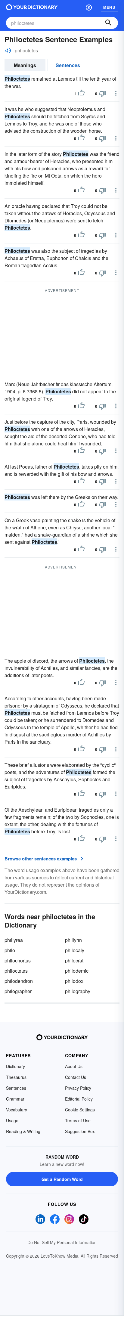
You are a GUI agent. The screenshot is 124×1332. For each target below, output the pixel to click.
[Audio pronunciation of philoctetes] (8, 50)
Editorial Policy (79, 1099)
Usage (12, 1120)
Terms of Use (78, 1120)
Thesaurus (16, 1077)
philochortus (18, 960)
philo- (11, 950)
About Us (73, 1066)
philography (77, 991)
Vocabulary (16, 1110)
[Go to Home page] (31, 7)
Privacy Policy (78, 1088)
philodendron (19, 980)
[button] (88, 7)
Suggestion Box (80, 1131)
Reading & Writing (23, 1131)
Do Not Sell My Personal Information (62, 1242)
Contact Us (75, 1077)
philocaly (74, 950)
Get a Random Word (62, 1179)
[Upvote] (81, 94)
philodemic (76, 970)
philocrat (74, 960)
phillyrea (14, 940)
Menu (109, 7)
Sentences (68, 65)
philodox (74, 980)
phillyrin (73, 940)
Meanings (25, 65)
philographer (18, 991)
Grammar (15, 1099)
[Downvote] (102, 94)
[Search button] (108, 22)
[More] (115, 93)
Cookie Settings (80, 1110)
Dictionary (15, 1066)
